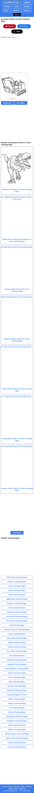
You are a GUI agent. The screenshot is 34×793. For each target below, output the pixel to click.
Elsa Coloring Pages (17, 682)
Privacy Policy (13, 788)
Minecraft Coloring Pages (17, 638)
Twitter (18, 31)
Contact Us (21, 788)
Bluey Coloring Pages (17, 590)
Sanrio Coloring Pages (17, 712)
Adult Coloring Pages (17, 586)
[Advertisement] (17, 55)
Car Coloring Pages (17, 708)
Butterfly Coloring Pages (17, 690)
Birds (6, 10)
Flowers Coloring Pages (17, 647)
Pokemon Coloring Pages (17, 603)
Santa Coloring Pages (17, 634)
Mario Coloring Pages (17, 699)
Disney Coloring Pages (17, 673)
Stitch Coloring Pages (17, 595)
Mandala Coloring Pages (17, 664)
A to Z (17, 14)
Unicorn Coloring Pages (17, 582)
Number (7, 6)
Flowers (16, 10)
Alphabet (27, 2)
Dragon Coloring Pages (17, 703)
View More (21, 103)
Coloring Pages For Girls (17, 695)
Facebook (25, 26)
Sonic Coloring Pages (17, 608)
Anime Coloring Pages (17, 725)
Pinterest (11, 26)
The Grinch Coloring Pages (17, 621)
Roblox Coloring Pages (17, 729)
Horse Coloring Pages (17, 677)
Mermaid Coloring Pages (17, 660)
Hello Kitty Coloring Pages (17, 577)
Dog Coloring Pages (17, 655)
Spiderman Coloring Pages (16, 599)
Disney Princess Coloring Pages (17, 629)
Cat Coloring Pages (17, 625)
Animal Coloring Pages (17, 742)
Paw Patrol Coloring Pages (16, 616)
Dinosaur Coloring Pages (17, 612)
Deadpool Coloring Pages (17, 721)
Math (17, 6)
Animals (26, 6)
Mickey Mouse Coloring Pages (17, 734)
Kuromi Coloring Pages (17, 747)
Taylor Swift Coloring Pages (17, 738)
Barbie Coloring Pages (17, 642)
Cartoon (27, 10)
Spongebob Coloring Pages (17, 716)
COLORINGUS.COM (11, 2)
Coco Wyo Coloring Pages (17, 651)
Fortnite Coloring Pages (17, 686)
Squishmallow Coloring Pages (17, 669)
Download (7, 103)
